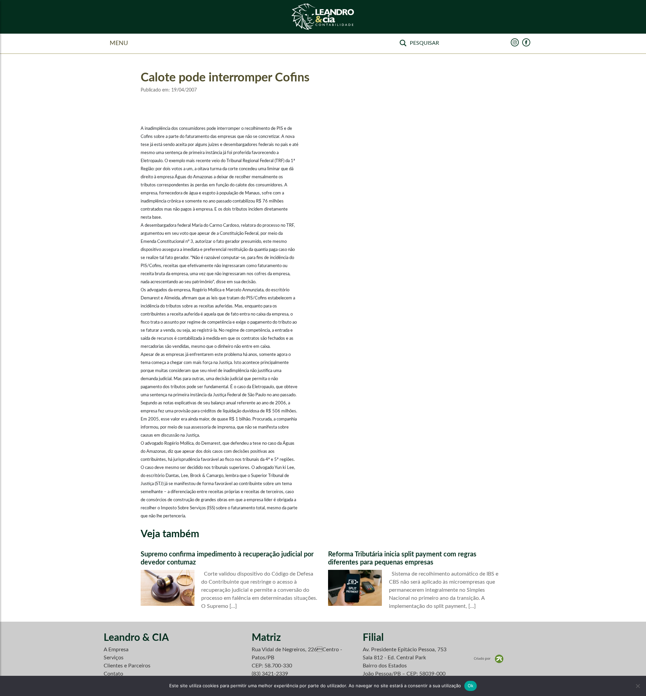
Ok (471, 685)
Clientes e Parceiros (127, 665)
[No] (637, 686)
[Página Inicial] (323, 17)
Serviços (113, 657)
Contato (113, 673)
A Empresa (116, 649)
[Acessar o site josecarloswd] (488, 658)
